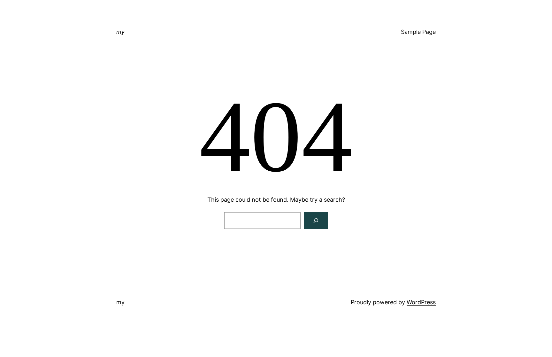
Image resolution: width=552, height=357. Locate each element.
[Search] (316, 220)
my (120, 31)
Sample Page (418, 31)
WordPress (421, 302)
